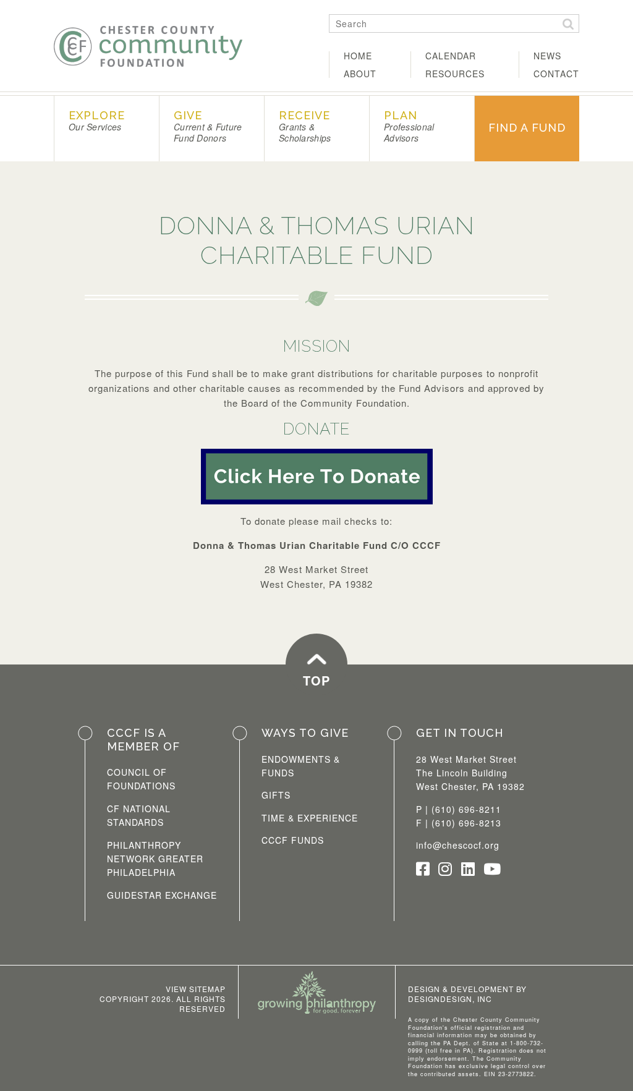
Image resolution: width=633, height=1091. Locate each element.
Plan (409, 126)
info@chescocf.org (457, 845)
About (360, 73)
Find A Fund (527, 127)
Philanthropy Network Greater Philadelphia (155, 859)
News (547, 55)
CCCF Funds (292, 840)
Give (208, 126)
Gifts (276, 795)
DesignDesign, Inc (450, 998)
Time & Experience (309, 818)
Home (358, 55)
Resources (455, 73)
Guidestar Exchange (162, 895)
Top (316, 680)
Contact (556, 73)
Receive (305, 126)
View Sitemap (196, 988)
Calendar (450, 55)
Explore (97, 121)
